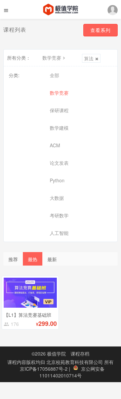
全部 (54, 75)
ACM (55, 145)
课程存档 (80, 353)
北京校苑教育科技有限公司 (75, 362)
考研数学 (59, 215)
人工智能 (59, 232)
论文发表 (59, 162)
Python (57, 180)
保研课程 (59, 110)
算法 (88, 58)
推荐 (13, 259)
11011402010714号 (60, 375)
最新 (52, 259)
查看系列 (100, 30)
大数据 (57, 197)
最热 (32, 259)
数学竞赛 (51, 57)
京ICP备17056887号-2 (44, 368)
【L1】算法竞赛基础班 (27, 314)
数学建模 (59, 127)
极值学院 (56, 353)
